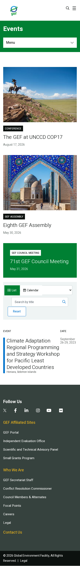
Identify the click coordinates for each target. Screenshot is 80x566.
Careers (8, 514)
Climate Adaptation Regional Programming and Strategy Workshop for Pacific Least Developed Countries (33, 354)
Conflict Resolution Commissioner (27, 488)
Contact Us (12, 532)
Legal (7, 522)
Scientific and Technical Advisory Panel (30, 449)
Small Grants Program (18, 458)
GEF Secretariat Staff (18, 480)
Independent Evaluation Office (24, 441)
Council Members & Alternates (24, 497)
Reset (17, 311)
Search (67, 8)
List (14, 290)
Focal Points (12, 505)
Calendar (33, 290)
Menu (10, 42)
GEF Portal (11, 432)
